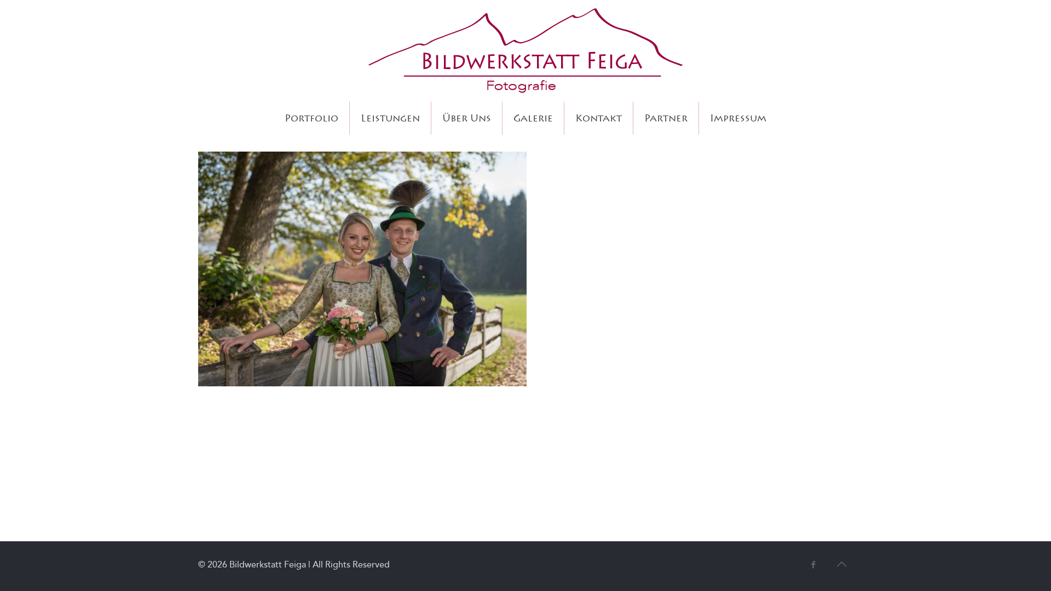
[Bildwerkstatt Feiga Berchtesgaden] (525, 51)
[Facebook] (813, 564)
